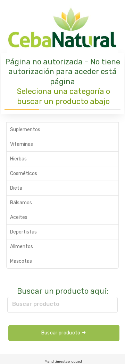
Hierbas (18, 159)
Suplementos (25, 130)
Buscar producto (35, 303)
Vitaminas (21, 144)
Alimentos (21, 247)
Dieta (16, 188)
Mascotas (21, 261)
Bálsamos (21, 203)
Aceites (18, 217)
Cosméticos (23, 173)
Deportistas (23, 232)
